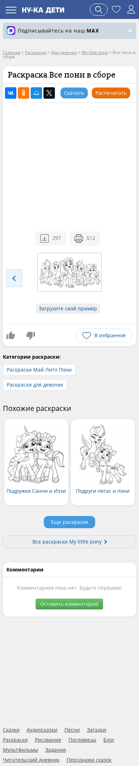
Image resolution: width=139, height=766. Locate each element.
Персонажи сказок (89, 759)
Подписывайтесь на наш (58, 30)
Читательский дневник (31, 759)
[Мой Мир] (36, 93)
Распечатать (111, 92)
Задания (55, 749)
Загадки (96, 729)
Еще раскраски (69, 522)
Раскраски (15, 739)
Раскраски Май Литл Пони (39, 369)
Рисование (48, 739)
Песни (72, 729)
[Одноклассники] (23, 93)
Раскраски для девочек (35, 384)
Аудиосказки (42, 729)
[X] (49, 93)
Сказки (11, 729)
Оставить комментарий (69, 603)
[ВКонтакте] (10, 93)
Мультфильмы (20, 749)
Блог (108, 739)
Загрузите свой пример (68, 308)
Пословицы (82, 739)
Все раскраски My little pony (67, 541)
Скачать (74, 92)
